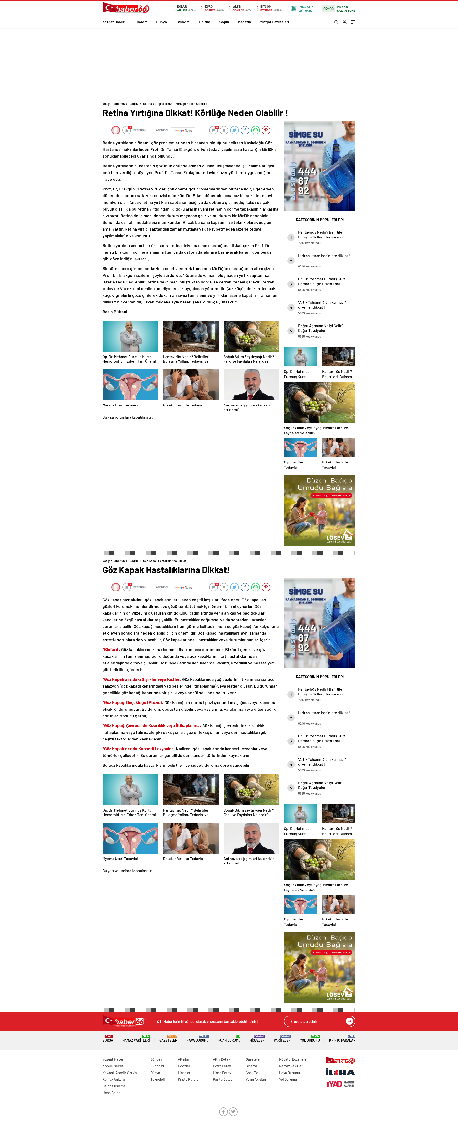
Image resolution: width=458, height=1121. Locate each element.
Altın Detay (221, 1059)
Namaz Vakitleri (136, 1038)
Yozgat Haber (114, 22)
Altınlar (183, 1059)
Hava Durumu (198, 1038)
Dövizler (184, 1066)
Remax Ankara (114, 1079)
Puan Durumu (229, 1038)
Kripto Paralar (342, 1038)
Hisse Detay (222, 1072)
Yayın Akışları (256, 1079)
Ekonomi (183, 22)
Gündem (140, 22)
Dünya (161, 22)
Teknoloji (158, 1079)
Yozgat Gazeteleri (274, 22)
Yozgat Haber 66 (114, 104)
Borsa (108, 1038)
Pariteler (282, 1038)
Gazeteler (168, 1038)
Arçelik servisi (113, 1066)
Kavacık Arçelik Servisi (120, 1072)
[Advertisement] (229, 63)
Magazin (244, 22)
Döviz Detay (222, 1066)
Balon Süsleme (114, 1086)
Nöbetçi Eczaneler (293, 1059)
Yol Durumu (310, 1038)
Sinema (251, 1066)
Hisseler (257, 1038)
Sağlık (224, 22)
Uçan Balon (111, 1092)
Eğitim (204, 22)
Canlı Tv (252, 1072)
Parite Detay (222, 1079)
